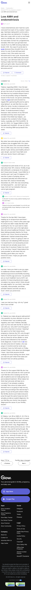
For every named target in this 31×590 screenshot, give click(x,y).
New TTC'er (5, 460)
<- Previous (7, 463)
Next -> (24, 463)
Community (9, 8)
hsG (8, 100)
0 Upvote (7, 72)
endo (2, 49)
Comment (18, 72)
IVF (23, 342)
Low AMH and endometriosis (9, 12)
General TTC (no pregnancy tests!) (11, 10)
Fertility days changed (22, 460)
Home (2, 8)
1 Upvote (7, 133)
